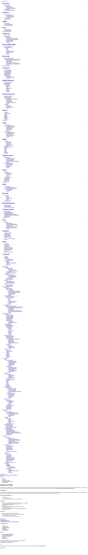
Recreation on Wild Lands (8, 163)
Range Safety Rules (7, 205)
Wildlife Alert (6, 33)
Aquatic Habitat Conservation (11, 102)
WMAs (4, 184)
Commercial (5, 12)
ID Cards (8, 174)
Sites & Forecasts (9, 129)
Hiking (8, 199)
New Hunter (6, 145)
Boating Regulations (10, 41)
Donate (8, 263)
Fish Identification (9, 127)
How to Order (9, 6)
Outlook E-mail (4, 530)
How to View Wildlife (10, 159)
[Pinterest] (8, 520)
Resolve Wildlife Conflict (9, 44)
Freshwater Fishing (10, 360)
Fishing (4, 122)
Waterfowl (6, 152)
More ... (4, 27)
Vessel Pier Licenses (7, 19)
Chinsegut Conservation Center (7, 481)
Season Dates (9, 143)
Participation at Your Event (11, 462)
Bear (7, 48)
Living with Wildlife (7, 47)
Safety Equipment (9, 173)
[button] (4, 1)
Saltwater (8, 354)
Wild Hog (6, 153)
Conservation (5, 67)
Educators (8, 105)
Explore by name (9, 164)
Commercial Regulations (10, 126)
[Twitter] (2, 520)
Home (3, 478)
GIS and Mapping (7, 113)
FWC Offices (6, 244)
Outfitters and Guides (7, 200)
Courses (8, 175)
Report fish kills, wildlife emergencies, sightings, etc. (12, 59)
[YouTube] (3, 520)
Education (6, 104)
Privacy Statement (5, 537)
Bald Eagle (8, 86)
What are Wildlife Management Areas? (10, 188)
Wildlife (4, 21)
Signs (5, 251)
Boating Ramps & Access (8, 213)
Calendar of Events (10, 433)
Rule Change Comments (8, 248)
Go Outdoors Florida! (8, 209)
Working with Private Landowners (12, 98)
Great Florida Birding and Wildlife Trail (13, 161)
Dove (5, 149)
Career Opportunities (12, 467)
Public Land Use (7, 9)
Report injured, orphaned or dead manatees (13, 63)
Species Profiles (7, 84)
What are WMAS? (12, 394)
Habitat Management (7, 97)
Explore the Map (9, 190)
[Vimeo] (4, 520)
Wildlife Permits (7, 23)
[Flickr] (5, 520)
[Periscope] (6, 520)
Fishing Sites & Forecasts (8, 212)
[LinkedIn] (7, 520)
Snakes (10, 303)
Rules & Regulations (7, 236)
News (5, 237)
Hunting (4, 139)
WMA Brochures (9, 142)
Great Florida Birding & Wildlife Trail (10, 214)
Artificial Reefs (6, 216)
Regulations (6, 141)
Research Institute (9, 223)
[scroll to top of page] (0, 517)
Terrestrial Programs (7, 73)
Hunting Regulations (10, 40)
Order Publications (7, 250)
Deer (5, 148)
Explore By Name (9, 189)
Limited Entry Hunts (12, 377)
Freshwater (6, 112)
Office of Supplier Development (7, 535)
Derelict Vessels (7, 178)
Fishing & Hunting (7, 5)
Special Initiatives (7, 75)
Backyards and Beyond (10, 160)
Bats (7, 49)
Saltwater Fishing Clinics (11, 135)
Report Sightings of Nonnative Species (13, 62)
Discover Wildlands (7, 211)
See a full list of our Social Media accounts (7, 521)
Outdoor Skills (9, 106)
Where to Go (6, 195)
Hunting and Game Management (14, 439)
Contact (4, 241)
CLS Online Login (10, 17)
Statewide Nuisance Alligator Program (13, 60)
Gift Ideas (8, 261)
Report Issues (5, 56)
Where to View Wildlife (10, 158)
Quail (5, 151)
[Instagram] (0, 520)
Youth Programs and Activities (11, 262)
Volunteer (6, 256)
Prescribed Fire (9, 100)
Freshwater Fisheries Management (14, 440)
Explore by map (9, 165)
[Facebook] (1, 520)
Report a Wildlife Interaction (9, 58)
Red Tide (8, 353)
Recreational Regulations (11, 125)
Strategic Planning (7, 235)
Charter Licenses (7, 18)
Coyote (8, 50)
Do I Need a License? (10, 7)
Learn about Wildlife (10, 107)
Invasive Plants (9, 99)
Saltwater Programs (7, 72)
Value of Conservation (10, 315)
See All (8, 42)
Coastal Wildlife (9, 76)
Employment (6, 258)
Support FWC (9, 468)
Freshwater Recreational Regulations (12, 39)
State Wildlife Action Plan (11, 77)
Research (4, 110)
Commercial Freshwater (10, 16)
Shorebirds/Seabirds (10, 52)
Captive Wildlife (9, 37)
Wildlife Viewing (7, 157)
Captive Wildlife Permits (8, 25)
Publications (6, 118)
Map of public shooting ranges (9, 207)
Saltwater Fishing (7, 131)
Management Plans (10, 101)
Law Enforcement (9, 225)
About (5, 119)
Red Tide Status (11, 309)
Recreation (5, 193)
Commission (5, 230)
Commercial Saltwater (10, 15)
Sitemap (3, 538)
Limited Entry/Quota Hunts (11, 8)
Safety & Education (7, 172)
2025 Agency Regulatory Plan (41, 545)
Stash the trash (6, 74)
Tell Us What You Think (8, 247)
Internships (6, 257)
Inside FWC (6, 222)
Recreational (5, 3)
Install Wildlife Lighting (8, 96)
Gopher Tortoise (11, 330)
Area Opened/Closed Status (11, 187)
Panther (8, 89)
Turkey (5, 150)
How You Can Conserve (8, 94)
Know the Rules (7, 36)
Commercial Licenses (7, 14)
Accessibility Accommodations (9, 10)
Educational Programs (6, 480)
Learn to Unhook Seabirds (8, 46)
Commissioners (6, 233)
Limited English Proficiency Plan (7, 534)
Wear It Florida (6, 180)
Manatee (5, 115)
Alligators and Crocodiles (11, 51)
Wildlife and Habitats (8, 80)
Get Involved (5, 254)
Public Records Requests (8, 249)
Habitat (5, 114)
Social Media (6, 243)
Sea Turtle (8, 90)
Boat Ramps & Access (8, 177)
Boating (4, 170)
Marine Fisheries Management (11, 227)
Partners (5, 239)
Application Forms (7, 29)
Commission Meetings (10, 445)
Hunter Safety (11, 376)
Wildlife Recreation (7, 155)
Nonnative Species (7, 83)
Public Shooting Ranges (8, 146)
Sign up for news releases (11, 238)
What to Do (8, 166)
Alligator (8, 85)
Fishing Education (9, 128)
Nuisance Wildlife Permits (8, 24)
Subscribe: (16, 521)
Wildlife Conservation (8, 82)
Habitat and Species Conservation (12, 226)
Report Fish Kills (11, 308)
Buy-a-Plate (8, 264)
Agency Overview (7, 234)
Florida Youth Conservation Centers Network (11, 215)
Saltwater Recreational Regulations (12, 38)
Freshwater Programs (7, 71)
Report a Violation (7, 35)
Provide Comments (12, 371)
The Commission (5, 526)
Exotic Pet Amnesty (10, 337)
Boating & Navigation (8, 30)
